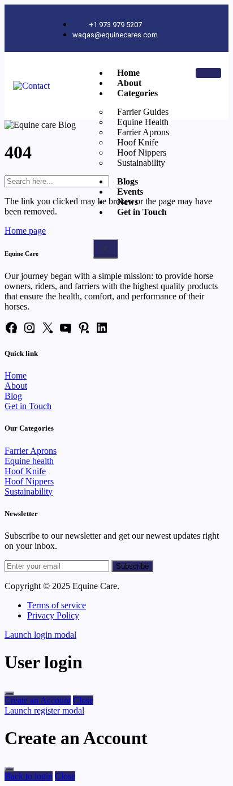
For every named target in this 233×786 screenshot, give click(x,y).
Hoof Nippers (29, 481)
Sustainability (141, 162)
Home (16, 375)
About (16, 385)
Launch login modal (40, 634)
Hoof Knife (25, 471)
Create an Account (38, 700)
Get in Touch (142, 212)
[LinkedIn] (102, 331)
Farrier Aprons (31, 451)
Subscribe (132, 566)
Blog (13, 396)
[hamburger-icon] (208, 73)
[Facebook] (11, 331)
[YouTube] (65, 331)
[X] (47, 331)
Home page (25, 230)
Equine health (29, 461)
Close (83, 700)
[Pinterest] (83, 331)
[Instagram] (29, 331)
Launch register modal (44, 710)
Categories (137, 93)
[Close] (9, 693)
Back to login (29, 776)
